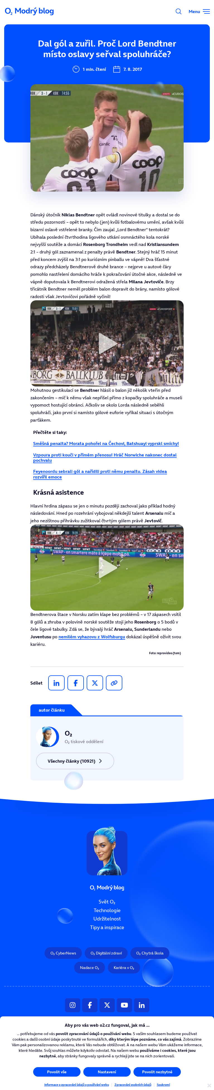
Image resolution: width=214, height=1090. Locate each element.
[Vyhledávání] (179, 11)
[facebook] (75, 682)
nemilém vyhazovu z (92, 637)
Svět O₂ (107, 901)
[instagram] (72, 1005)
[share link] (114, 682)
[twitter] (95, 682)
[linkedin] (56, 682)
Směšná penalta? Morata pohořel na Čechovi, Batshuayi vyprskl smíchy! (106, 443)
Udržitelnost (107, 918)
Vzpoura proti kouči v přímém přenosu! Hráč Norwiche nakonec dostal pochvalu (105, 457)
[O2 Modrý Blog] (29, 11)
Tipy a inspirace (107, 927)
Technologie (107, 910)
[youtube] (124, 1005)
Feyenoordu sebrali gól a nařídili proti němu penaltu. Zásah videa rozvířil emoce (100, 474)
